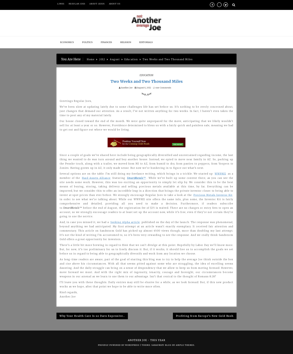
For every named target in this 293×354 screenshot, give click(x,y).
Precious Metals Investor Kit (213, 195)
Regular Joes (77, 4)
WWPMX (220, 173)
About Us (114, 4)
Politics (87, 42)
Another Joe (127, 87)
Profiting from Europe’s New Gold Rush (204, 315)
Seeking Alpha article (125, 222)
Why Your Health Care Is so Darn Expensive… (92, 315)
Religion (125, 42)
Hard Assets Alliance (96, 178)
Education (146, 75)
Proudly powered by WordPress (119, 345)
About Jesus (97, 4)
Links (60, 4)
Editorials (146, 42)
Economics (67, 42)
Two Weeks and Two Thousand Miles (146, 81)
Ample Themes (185, 345)
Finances (106, 42)
